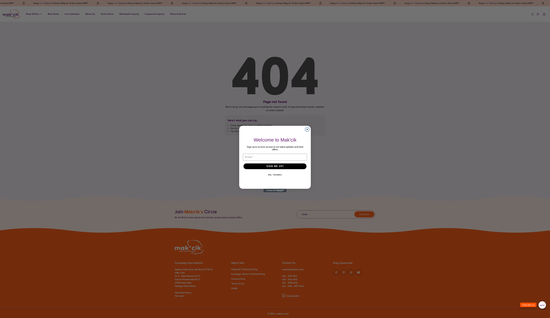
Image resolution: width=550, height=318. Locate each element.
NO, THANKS (275, 175)
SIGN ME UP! (275, 166)
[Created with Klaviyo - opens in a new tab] (275, 190)
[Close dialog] (307, 129)
